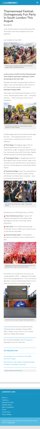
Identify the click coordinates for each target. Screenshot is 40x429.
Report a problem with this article (13, 370)
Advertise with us (7, 405)
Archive (4, 409)
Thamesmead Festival (11, 327)
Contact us (5, 400)
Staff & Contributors (8, 407)
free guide (27, 340)
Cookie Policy (6, 412)
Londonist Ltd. (11, 422)
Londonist (8, 25)
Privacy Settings (6, 414)
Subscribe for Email (7, 402)
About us (4, 397)
